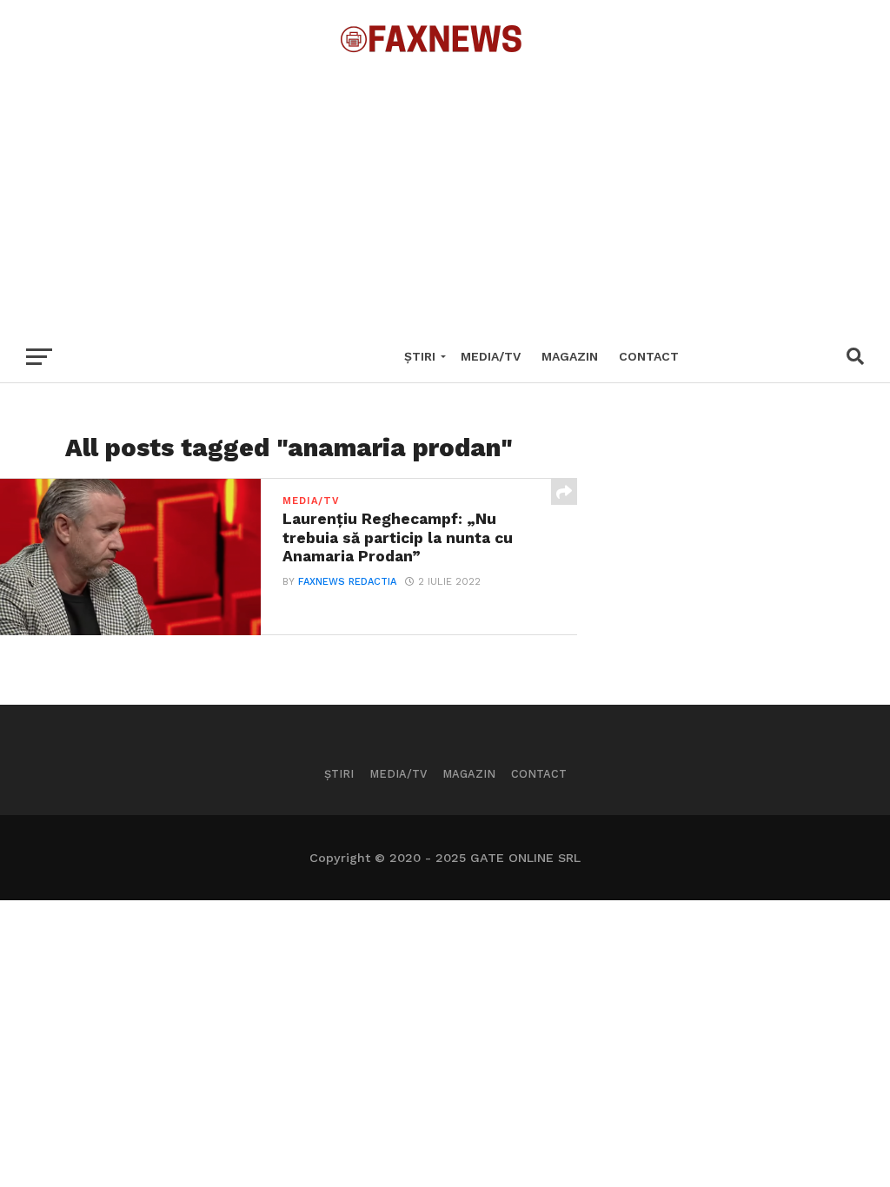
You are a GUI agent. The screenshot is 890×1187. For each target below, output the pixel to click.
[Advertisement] (445, 191)
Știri (419, 356)
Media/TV (491, 356)
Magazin (569, 356)
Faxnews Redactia (347, 581)
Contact (649, 356)
